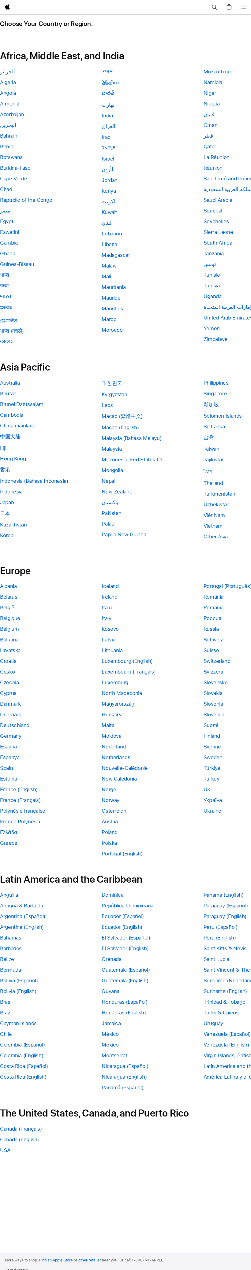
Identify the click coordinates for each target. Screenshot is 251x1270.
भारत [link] (4, 275)
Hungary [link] (111, 714)
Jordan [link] (110, 180)
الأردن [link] (108, 169)
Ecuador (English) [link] (122, 927)
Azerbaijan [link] (12, 114)
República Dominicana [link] (127, 906)
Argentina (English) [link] (22, 927)
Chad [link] (6, 189)
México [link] (110, 1034)
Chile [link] (6, 1034)
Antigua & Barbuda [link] (21, 906)
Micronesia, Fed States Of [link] (132, 459)
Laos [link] (107, 405)
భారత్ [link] (108, 93)
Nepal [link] (108, 481)
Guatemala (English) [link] (125, 980)
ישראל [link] (108, 148)
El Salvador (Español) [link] (126, 938)
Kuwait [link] (109, 212)
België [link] (7, 607)
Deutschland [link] (14, 725)
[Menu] (243, 7)
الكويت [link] (109, 201)
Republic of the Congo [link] (26, 200)
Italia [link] (107, 607)
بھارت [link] (108, 105)
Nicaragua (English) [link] (124, 1077)
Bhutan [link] (8, 393)
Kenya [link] (109, 191)
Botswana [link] (11, 157)
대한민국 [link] (112, 383)
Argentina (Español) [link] (22, 916)
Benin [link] (6, 146)
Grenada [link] (111, 959)
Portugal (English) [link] (122, 854)
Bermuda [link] (10, 970)
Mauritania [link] (114, 287)
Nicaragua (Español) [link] (125, 1066)
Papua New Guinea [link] (124, 534)
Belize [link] (7, 959)
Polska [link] (109, 843)
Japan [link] (7, 502)
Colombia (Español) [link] (22, 1045)
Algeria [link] (8, 82)
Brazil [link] (6, 1013)
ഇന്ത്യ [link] (8, 320)
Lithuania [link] (112, 650)
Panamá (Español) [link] (122, 1087)
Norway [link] (110, 800)
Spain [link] (6, 768)
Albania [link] (8, 586)
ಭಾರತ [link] (6, 307)
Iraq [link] (106, 137)
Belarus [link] (8, 597)
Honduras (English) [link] (124, 1013)
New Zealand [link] (117, 492)
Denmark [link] (10, 714)
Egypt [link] (6, 221)
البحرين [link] (8, 125)
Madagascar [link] (116, 255)
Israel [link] (108, 159)
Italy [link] (106, 618)
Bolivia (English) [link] (18, 991)
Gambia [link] (9, 243)
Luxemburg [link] (115, 682)
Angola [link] (8, 93)
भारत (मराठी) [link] (12, 331)
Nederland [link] (114, 747)
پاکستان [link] (110, 502)
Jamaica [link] (111, 1023)
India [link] (107, 116)
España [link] (8, 747)
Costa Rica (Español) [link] (24, 1066)
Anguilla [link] (9, 895)
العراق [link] (108, 126)
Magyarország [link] (118, 704)
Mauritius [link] (112, 308)
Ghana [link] (7, 253)
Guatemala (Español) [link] (126, 970)
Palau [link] (108, 524)
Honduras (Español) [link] (124, 1002)
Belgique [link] (10, 618)
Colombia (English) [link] (21, 1055)
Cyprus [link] (8, 693)
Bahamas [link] (10, 938)
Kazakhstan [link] (13, 525)
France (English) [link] (19, 789)
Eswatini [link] (9, 232)
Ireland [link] (109, 597)
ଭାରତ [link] (6, 341)
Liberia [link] (109, 244)
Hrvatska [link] (10, 650)
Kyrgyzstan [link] (114, 394)
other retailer (89, 1260)
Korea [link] (6, 535)
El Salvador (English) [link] (125, 948)
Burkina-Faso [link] (15, 168)
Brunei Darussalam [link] (21, 404)
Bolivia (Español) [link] (19, 980)
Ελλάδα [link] (8, 832)
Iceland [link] (110, 586)
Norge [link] (109, 789)
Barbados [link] (11, 948)
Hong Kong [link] (13, 459)
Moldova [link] (111, 736)
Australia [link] (10, 383)
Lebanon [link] (112, 234)
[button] (214, 7)
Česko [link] (7, 672)
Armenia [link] (9, 104)
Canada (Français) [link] (21, 1129)
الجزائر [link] (7, 71)
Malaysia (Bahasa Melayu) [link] (131, 438)
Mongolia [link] (112, 470)
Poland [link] (110, 832)
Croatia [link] (8, 661)
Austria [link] (110, 821)
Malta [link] (108, 725)
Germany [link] (10, 736)
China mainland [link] (18, 426)
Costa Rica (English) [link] (23, 1077)
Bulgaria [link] (9, 640)
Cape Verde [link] (13, 178)
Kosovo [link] (110, 629)
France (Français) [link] (20, 800)
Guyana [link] (110, 991)
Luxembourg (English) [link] (127, 661)
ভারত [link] (4, 285)
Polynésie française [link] (22, 811)
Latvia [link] (108, 640)
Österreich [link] (114, 811)
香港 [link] (5, 470)
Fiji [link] (3, 448)
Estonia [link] (8, 779)
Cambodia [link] (11, 415)
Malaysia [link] (112, 449)
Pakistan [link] (111, 513)
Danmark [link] (10, 704)
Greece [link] (8, 843)
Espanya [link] (9, 757)
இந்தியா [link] (110, 82)
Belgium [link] (9, 629)
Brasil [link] (6, 1002)
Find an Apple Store (56, 1260)
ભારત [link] (5, 296)
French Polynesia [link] (20, 821)
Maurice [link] (111, 298)
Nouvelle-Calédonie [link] (125, 768)
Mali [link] (106, 276)
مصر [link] (5, 211)
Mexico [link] (110, 1045)
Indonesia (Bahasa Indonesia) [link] (34, 481)
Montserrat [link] (114, 1055)
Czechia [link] (9, 682)
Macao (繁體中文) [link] (122, 416)
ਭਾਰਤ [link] (107, 71)
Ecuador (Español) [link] (123, 916)
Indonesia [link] (11, 492)
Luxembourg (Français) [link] (128, 672)
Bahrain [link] (8, 136)
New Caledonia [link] (119, 779)
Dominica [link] (112, 895)
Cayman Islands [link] (18, 1023)
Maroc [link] (109, 319)
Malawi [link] (110, 266)
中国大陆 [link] (10, 437)
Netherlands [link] (116, 757)
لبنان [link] (106, 223)
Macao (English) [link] (120, 427)
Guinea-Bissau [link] (17, 264)
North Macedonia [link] (122, 693)
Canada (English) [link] (19, 1139)
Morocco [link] (112, 330)
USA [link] (5, 1150)
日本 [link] (5, 513)
